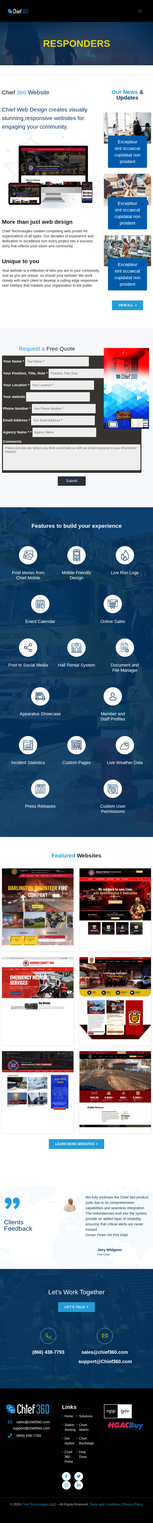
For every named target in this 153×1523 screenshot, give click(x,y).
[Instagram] (66, 1485)
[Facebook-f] (66, 1476)
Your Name (13, 361)
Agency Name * (17, 432)
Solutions (85, 1416)
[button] (140, 11)
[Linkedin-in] (78, 1485)
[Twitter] (78, 1476)
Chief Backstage (85, 1441)
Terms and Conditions (104, 1504)
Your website (14, 397)
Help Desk (82, 1454)
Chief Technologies (35, 1504)
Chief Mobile (84, 1427)
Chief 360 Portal (69, 1456)
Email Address (16, 420)
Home (69, 1416)
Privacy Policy (133, 1504)
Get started (69, 1441)
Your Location (16, 385)
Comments (12, 442)
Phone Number (17, 409)
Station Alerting (70, 1427)
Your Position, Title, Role (25, 373)
